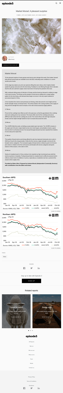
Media (31, 363)
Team (31, 359)
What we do (31, 354)
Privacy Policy (31, 377)
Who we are (31, 350)
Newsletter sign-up (10, 65)
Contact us (31, 367)
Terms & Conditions (31, 381)
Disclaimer (31, 385)
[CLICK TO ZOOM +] (31, 209)
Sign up (31, 281)
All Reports (31, 341)
